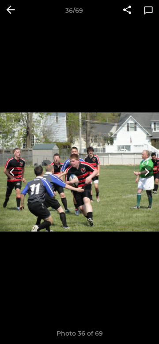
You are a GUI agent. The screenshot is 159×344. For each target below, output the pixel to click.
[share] (127, 10)
